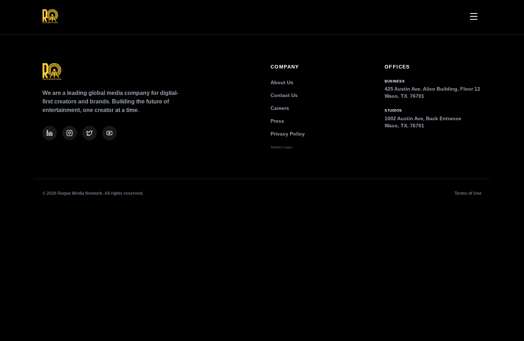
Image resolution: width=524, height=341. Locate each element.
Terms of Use (468, 193)
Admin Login (281, 147)
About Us (282, 82)
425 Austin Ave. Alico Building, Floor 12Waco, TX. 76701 (432, 89)
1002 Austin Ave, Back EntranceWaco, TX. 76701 (423, 118)
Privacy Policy (288, 134)
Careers (280, 108)
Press (277, 121)
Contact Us (284, 95)
